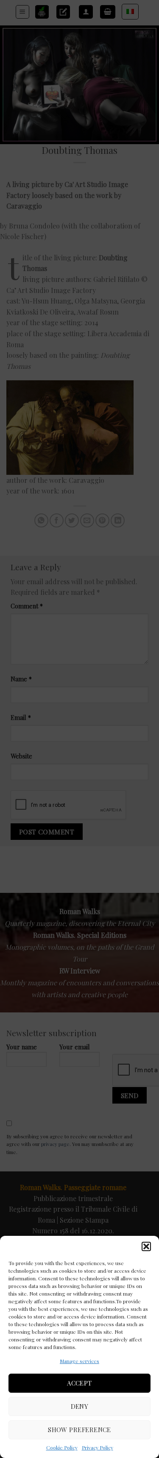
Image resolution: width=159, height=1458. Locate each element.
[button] (146, 1246)
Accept (79, 1383)
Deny (80, 1406)
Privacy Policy (97, 1447)
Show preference (79, 1429)
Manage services (79, 1361)
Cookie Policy (62, 1447)
